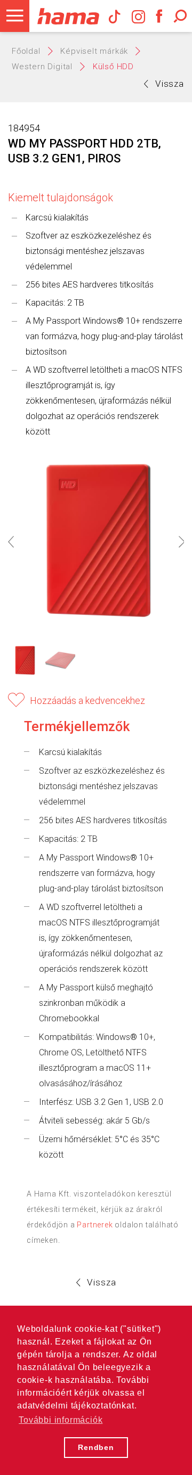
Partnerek (95, 1224)
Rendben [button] (96, 1447)
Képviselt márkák (94, 51)
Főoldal (26, 51)
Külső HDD (113, 66)
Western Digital (42, 66)
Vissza (169, 83)
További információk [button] (60, 1419)
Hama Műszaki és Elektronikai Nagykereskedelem (68, 16)
